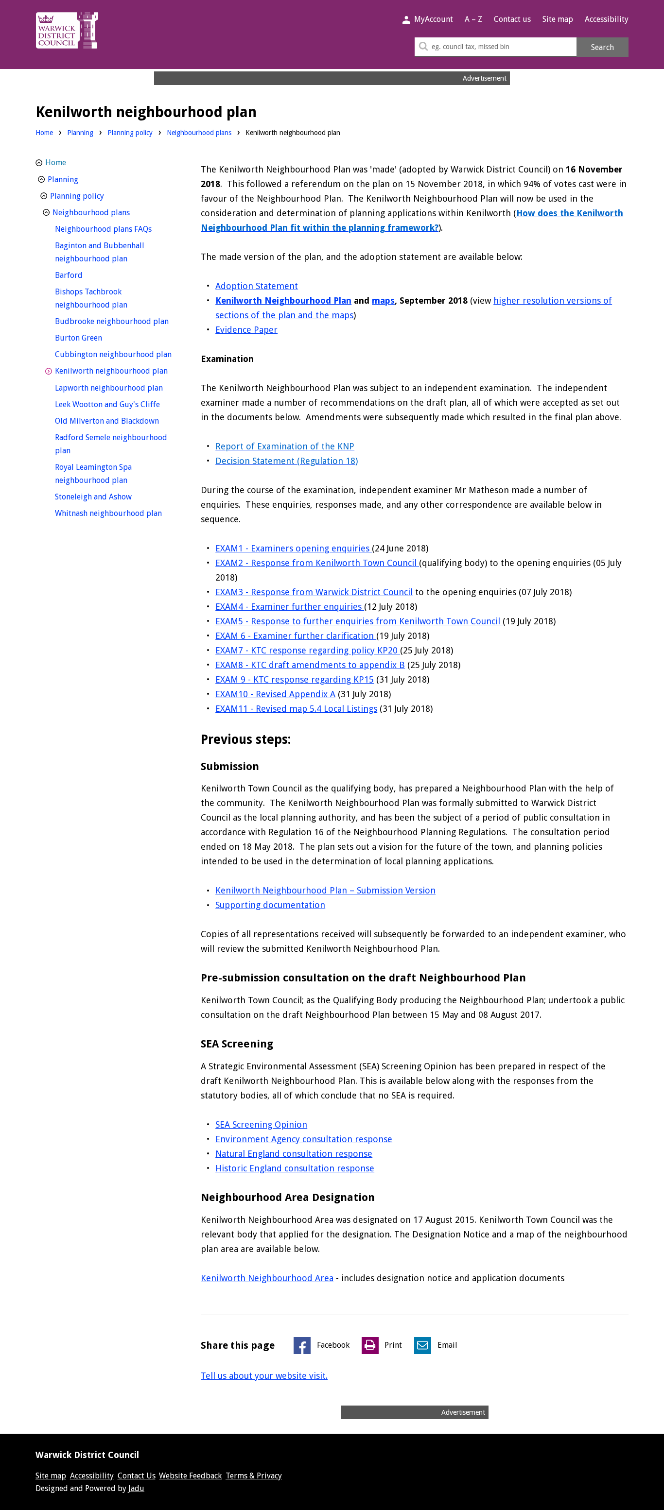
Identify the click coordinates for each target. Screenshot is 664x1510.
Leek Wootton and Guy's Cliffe (115, 404)
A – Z (473, 19)
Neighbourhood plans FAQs (115, 229)
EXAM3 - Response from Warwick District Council (314, 592)
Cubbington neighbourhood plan (115, 354)
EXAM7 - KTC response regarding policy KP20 (307, 650)
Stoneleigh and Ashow (111, 496)
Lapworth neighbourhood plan (115, 388)
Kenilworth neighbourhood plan (115, 371)
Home (44, 133)
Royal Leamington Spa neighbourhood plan (109, 474)
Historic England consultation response (294, 1168)
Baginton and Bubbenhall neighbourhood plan (109, 252)
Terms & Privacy (254, 1475)
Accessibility (607, 19)
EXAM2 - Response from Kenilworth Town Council (317, 563)
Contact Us (137, 1475)
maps (383, 300)
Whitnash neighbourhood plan (115, 513)
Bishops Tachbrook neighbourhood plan (109, 298)
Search (602, 47)
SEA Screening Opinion (261, 1124)
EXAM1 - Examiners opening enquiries (293, 548)
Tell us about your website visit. (264, 1376)
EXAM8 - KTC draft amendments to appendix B (310, 665)
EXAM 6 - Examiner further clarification (295, 636)
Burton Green (96, 338)
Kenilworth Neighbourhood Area (267, 1278)
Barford (87, 275)
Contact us (512, 19)
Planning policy (130, 133)
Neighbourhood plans (199, 133)
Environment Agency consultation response (303, 1139)
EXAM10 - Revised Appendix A (275, 694)
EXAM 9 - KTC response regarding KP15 (294, 679)
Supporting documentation (270, 905)
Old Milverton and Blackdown (115, 421)
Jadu (136, 1488)
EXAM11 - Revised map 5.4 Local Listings (296, 709)
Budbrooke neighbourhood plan (115, 321)
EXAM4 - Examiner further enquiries (289, 606)
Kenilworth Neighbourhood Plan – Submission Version (325, 890)
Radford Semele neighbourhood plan (111, 444)
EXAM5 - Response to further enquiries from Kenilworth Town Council (359, 621)
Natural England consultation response (293, 1154)
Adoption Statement (256, 286)
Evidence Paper (246, 330)
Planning (80, 133)
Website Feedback (190, 1475)
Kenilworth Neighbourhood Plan (283, 300)
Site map (557, 19)
